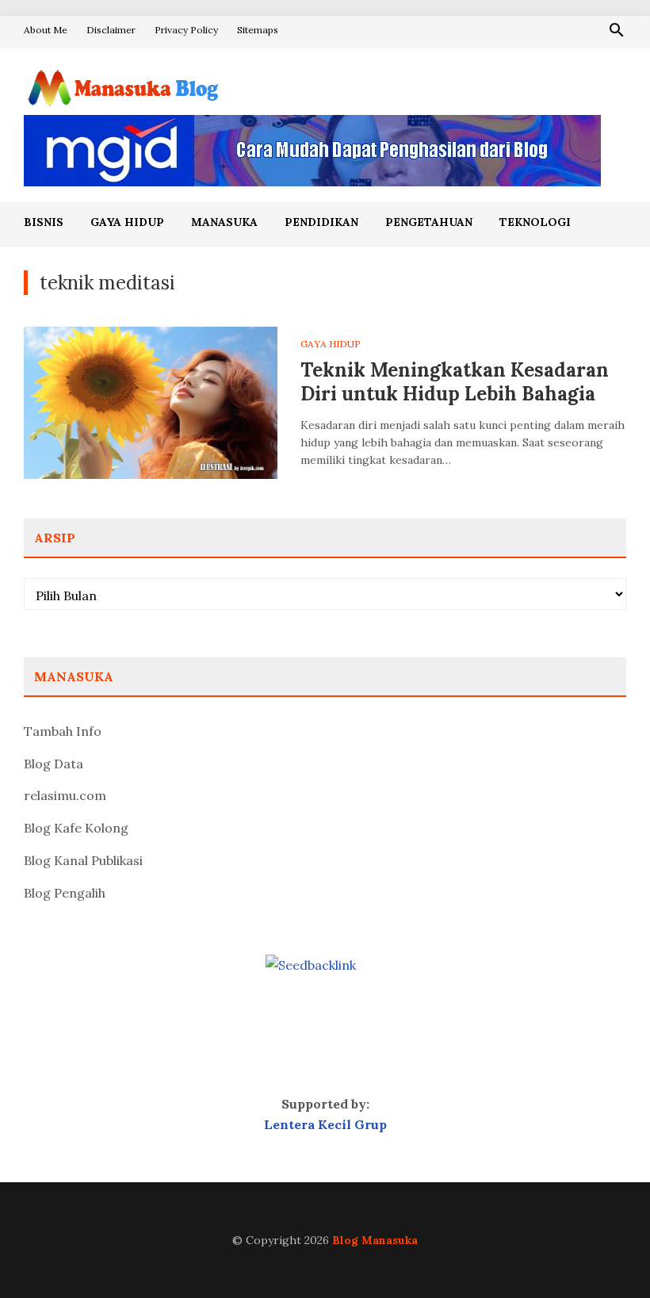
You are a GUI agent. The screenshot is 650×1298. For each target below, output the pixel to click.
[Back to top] (605, 1253)
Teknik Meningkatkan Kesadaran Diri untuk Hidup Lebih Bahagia (454, 382)
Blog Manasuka (375, 1240)
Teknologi (535, 222)
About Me (45, 30)
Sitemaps (257, 30)
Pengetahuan (428, 222)
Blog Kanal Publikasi (83, 860)
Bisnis (43, 222)
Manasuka (224, 222)
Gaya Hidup (127, 222)
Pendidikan (321, 222)
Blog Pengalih (64, 893)
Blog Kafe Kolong (76, 828)
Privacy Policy (186, 30)
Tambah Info (62, 731)
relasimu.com (65, 795)
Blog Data (53, 764)
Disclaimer (111, 30)
